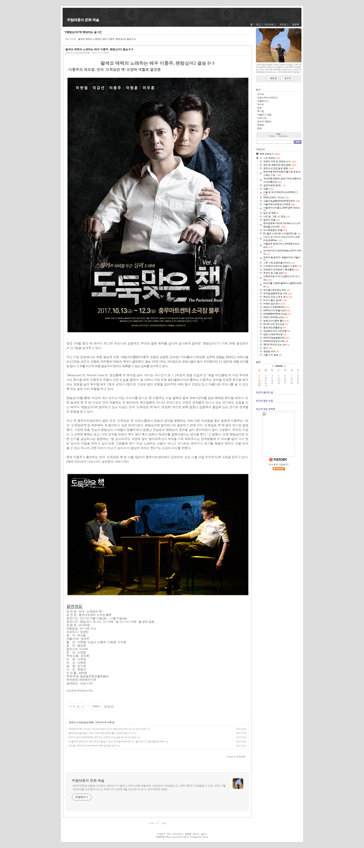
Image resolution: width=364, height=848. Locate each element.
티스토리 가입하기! (278, 464)
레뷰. (259, 108)
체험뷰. (261, 125)
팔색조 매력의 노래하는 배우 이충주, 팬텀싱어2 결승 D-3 (107, 39)
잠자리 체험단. (264, 121)
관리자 (196, 834)
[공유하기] (78, 706)
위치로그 (284, 24)
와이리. (261, 104)
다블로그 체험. (264, 114)
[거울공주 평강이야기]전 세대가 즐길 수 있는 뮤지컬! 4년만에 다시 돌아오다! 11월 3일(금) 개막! (116, 741)
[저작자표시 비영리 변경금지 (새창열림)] (109, 706)
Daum (186, 837)
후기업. (261, 111)
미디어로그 (270, 24)
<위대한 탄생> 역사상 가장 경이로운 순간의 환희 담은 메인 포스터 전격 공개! (107, 729)
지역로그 (161, 834)
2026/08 (278, 366)
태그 (258, 24)
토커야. (261, 94)
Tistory (205, 837)
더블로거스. (263, 101)
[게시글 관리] (83, 706)
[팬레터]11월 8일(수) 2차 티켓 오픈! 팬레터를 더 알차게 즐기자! (100, 733)
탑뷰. (259, 128)
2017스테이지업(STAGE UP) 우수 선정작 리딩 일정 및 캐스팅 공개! (102, 737)
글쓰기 (204, 834)
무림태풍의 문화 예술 (83, 20)
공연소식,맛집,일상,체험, (77, 52)
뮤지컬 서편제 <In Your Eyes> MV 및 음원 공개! (92, 745)
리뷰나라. (262, 118)
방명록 (295, 24)
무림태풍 (160, 837)
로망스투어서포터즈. (267, 97)
